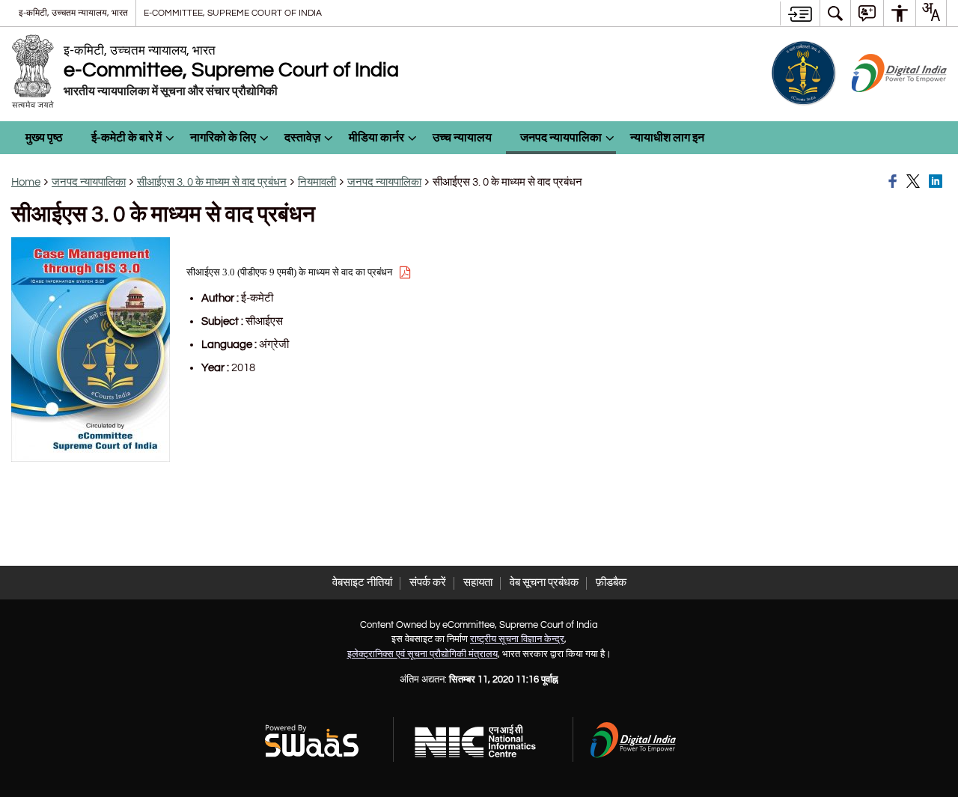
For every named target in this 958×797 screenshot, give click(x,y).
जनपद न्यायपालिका (89, 182)
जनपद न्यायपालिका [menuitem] (561, 138)
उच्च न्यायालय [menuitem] (462, 138)
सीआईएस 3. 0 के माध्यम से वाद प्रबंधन (212, 182)
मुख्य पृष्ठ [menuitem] (44, 138)
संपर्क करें (427, 582)
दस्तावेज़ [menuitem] (302, 138)
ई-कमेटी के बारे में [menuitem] (126, 138)
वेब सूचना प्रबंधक (544, 582)
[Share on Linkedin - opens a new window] (938, 182)
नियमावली (317, 182)
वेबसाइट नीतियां (362, 582)
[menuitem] (835, 13)
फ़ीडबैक (611, 582)
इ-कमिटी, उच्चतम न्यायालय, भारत (73, 12)
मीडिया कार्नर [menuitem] (376, 138)
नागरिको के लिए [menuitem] (223, 138)
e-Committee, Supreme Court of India (233, 12)
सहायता (477, 582)
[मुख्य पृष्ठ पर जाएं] (800, 13)
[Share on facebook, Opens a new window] (895, 182)
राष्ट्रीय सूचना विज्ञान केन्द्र (517, 639)
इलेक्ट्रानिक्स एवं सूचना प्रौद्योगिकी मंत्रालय (422, 654)
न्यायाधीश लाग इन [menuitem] (667, 138)
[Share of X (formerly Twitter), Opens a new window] (915, 182)
